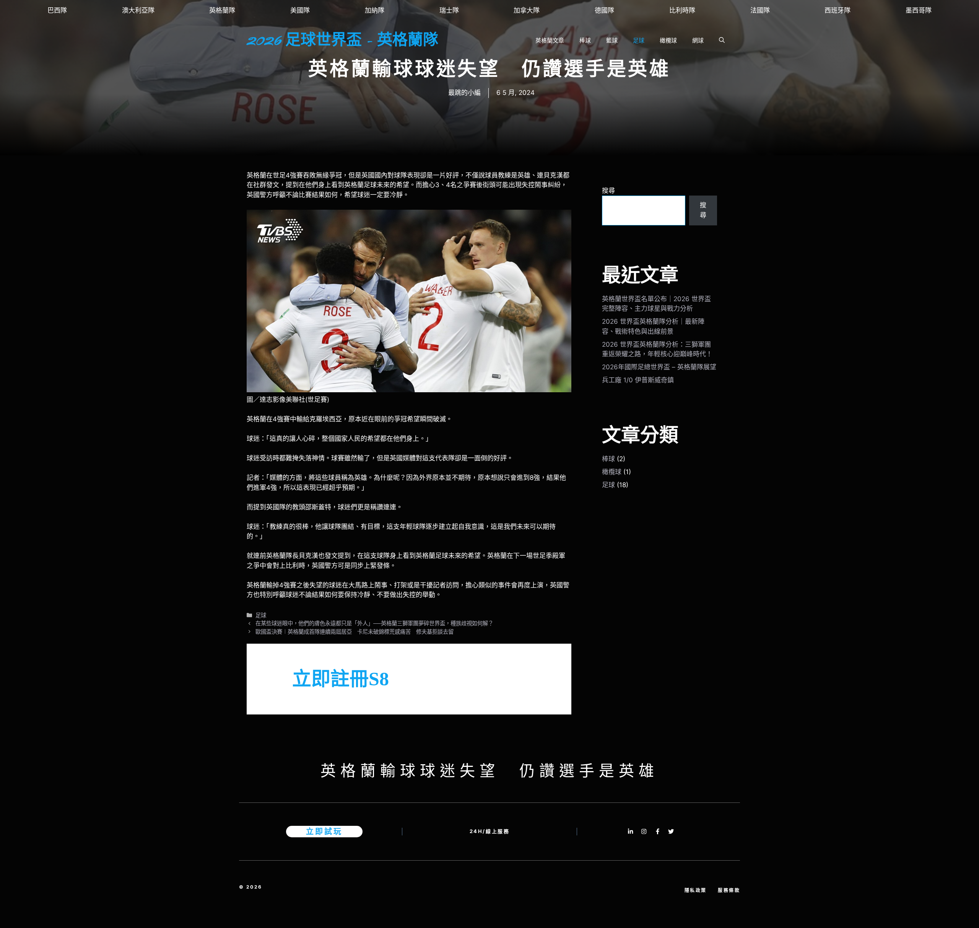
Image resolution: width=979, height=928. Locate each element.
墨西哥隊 (919, 10)
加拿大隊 (527, 10)
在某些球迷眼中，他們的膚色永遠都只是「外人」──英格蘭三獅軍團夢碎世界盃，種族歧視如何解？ (374, 623)
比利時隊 (682, 10)
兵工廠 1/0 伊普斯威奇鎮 (638, 380)
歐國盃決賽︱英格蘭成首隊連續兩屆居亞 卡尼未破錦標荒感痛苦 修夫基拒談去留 (354, 631)
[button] (721, 40)
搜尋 (608, 190)
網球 (698, 40)
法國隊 (760, 10)
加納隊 (374, 10)
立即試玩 (324, 831)
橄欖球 (668, 40)
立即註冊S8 (340, 679)
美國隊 (300, 10)
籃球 (612, 40)
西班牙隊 (838, 10)
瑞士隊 (449, 10)
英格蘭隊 (222, 10)
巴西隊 (57, 10)
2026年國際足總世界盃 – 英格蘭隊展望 (659, 367)
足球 (638, 40)
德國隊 (604, 10)
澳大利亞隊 (138, 10)
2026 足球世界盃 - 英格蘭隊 (342, 40)
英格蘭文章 (549, 40)
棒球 (585, 40)
